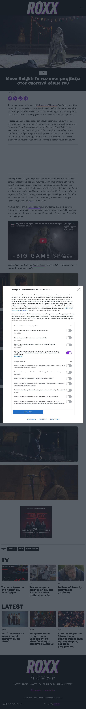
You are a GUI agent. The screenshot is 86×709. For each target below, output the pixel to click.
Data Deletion (31, 419)
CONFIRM (28, 412)
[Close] (79, 290)
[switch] (69, 330)
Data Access (43, 419)
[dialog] (43, 354)
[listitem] (43, 326)
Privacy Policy (54, 419)
